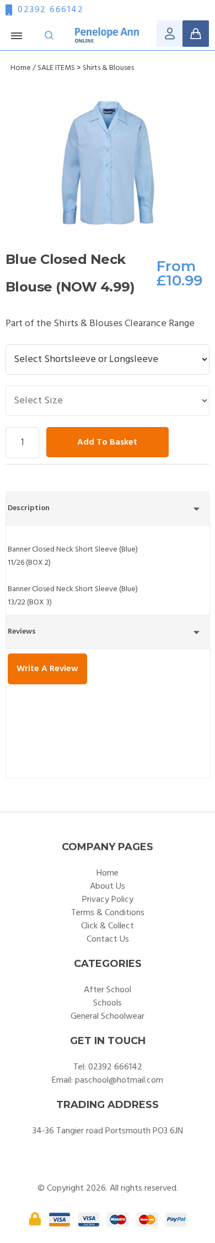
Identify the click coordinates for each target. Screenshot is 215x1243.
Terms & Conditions (107, 913)
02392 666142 (50, 10)
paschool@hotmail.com (119, 1080)
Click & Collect (107, 926)
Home (20, 68)
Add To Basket (107, 442)
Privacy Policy (107, 900)
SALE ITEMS (56, 68)
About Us (107, 886)
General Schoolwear (107, 1016)
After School (107, 990)
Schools (107, 1003)
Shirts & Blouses (108, 68)
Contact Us (108, 939)
